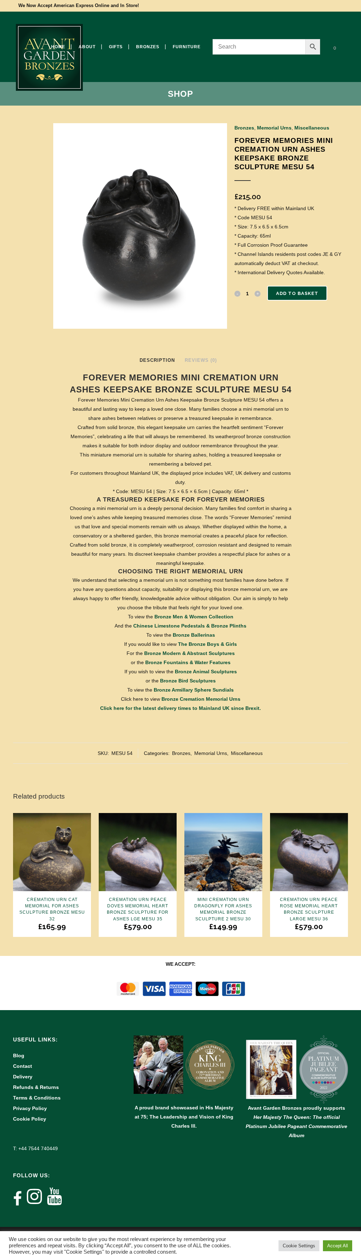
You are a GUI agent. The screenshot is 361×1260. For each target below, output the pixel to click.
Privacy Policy (30, 1108)
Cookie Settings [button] (299, 1245)
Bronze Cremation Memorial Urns (200, 699)
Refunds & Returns (36, 1087)
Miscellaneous (311, 128)
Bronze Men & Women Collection (193, 616)
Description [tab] (157, 360)
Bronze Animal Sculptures (206, 671)
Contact (22, 1066)
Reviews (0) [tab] (201, 360)
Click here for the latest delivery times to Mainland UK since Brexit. (180, 708)
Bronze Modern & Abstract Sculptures (189, 653)
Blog (18, 1055)
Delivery (22, 1076)
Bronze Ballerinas (194, 635)
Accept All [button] (337, 1245)
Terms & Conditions (37, 1098)
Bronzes (244, 128)
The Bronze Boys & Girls (207, 644)
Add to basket (297, 293)
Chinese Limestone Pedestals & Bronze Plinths (189, 626)
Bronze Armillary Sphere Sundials (194, 690)
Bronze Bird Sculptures (188, 680)
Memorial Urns (274, 128)
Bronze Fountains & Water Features (188, 662)
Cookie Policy (29, 1119)
